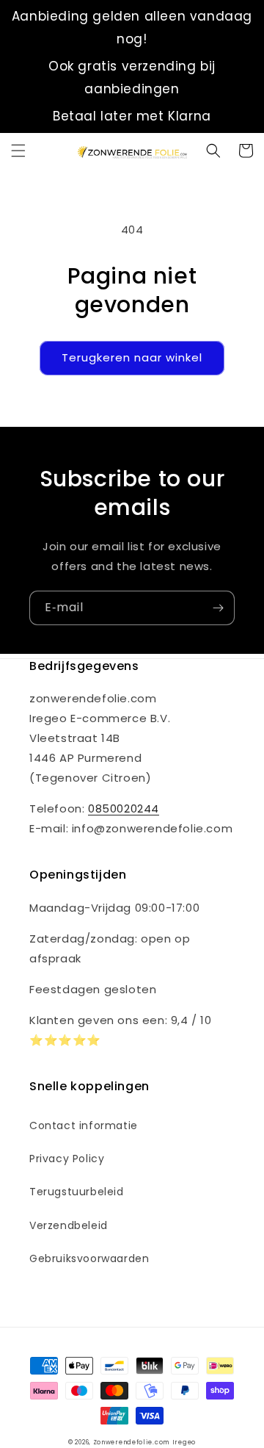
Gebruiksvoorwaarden (89, 1258)
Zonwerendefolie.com (131, 1442)
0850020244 (123, 808)
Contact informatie (83, 1125)
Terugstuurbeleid (76, 1191)
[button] (18, 150)
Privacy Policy (66, 1158)
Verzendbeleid (68, 1225)
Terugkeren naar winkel (132, 357)
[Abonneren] (218, 608)
